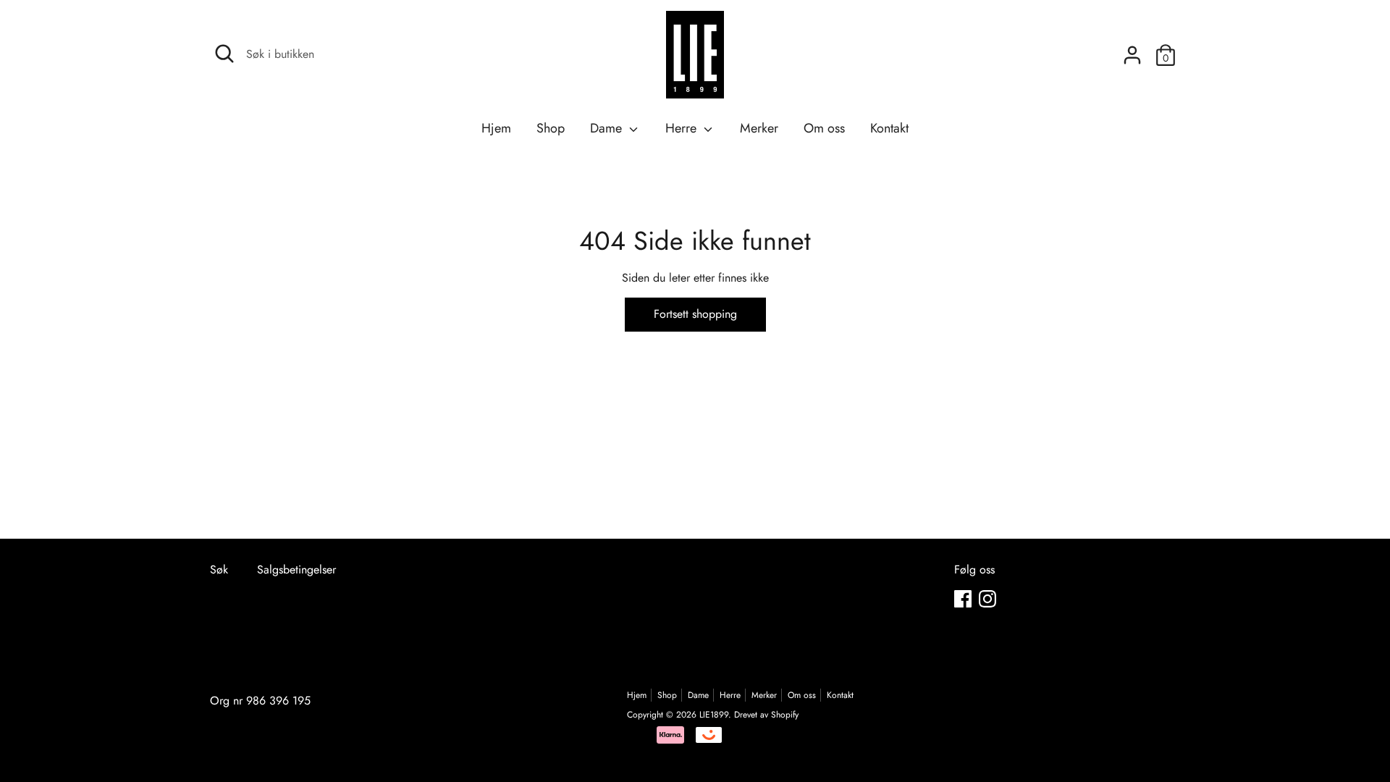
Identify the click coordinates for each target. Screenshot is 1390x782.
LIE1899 (713, 714)
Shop (550, 128)
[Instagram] (987, 598)
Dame (608, 128)
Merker (759, 128)
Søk (219, 569)
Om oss (824, 128)
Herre (682, 128)
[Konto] (1132, 49)
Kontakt (889, 128)
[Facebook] (963, 598)
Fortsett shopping (695, 314)
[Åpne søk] (224, 53)
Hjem (496, 128)
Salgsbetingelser (296, 569)
